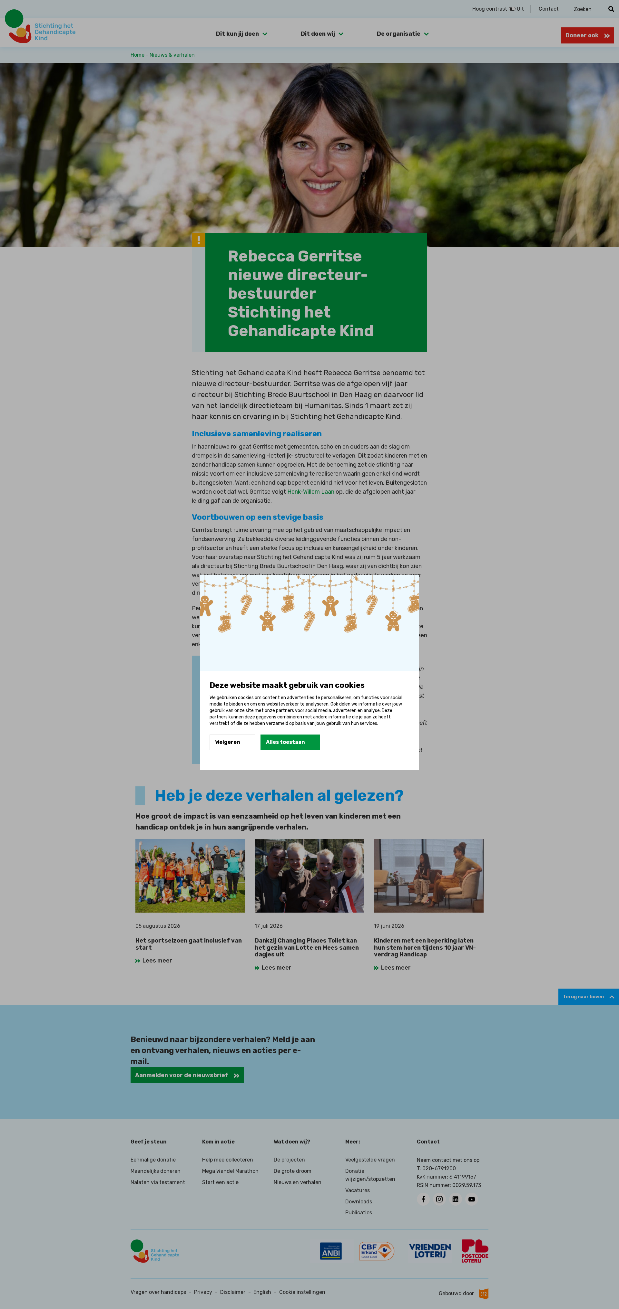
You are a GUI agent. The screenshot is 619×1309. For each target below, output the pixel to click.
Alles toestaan (285, 742)
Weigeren (227, 742)
